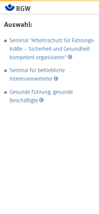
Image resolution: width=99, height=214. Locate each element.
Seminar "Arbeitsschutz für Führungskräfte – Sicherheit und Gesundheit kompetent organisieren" (52, 48)
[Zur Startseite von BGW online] (18, 7)
